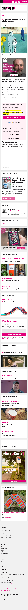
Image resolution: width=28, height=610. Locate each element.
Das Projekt (4, 532)
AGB (8, 588)
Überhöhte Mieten (7, 422)
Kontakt (3, 541)
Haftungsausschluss (5, 590)
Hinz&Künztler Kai (7, 278)
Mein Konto (12, 1)
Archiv (2, 550)
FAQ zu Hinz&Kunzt (6, 530)
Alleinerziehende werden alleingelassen (13, 20)
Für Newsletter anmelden (14, 334)
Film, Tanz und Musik (8, 350)
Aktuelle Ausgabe (5, 548)
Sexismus (22, 224)
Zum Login (17, 138)
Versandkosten (7, 517)
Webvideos (3, 552)
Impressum (3, 588)
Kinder (18, 224)
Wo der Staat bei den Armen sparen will (13, 258)
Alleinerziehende (6, 224)
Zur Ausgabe (14, 481)
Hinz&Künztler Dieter (8, 375)
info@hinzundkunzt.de (6, 584)
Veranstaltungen (5, 553)
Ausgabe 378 (18, 23)
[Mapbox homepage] (6, 167)
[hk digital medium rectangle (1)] (14, 250)
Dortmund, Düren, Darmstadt (10, 401)
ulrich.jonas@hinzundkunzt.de (15, 210)
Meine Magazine (16, 1)
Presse (2, 539)
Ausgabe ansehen (8, 198)
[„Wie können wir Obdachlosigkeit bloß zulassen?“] (7, 183)
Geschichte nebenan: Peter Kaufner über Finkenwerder (13, 285)
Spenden (24, 1)
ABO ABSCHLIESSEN (14, 135)
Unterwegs (3, 565)
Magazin (3, 546)
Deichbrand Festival (8, 431)
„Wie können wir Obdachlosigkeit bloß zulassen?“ (18, 180)
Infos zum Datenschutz (7, 338)
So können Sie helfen (6, 535)
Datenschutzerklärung (15, 588)
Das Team (3, 534)
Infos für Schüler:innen (6, 537)
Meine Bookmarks (19, 1)
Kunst (2, 561)
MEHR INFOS (14, 75)
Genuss (3, 559)
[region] (14, 158)
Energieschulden (7, 299)
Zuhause (3, 566)
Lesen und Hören (5, 563)
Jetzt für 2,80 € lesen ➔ (14, 117)
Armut (13, 224)
